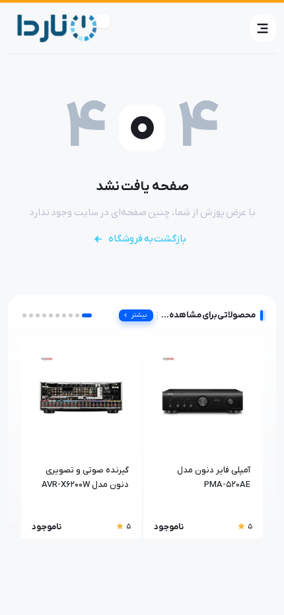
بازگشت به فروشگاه (147, 238)
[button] (263, 28)
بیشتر (139, 315)
